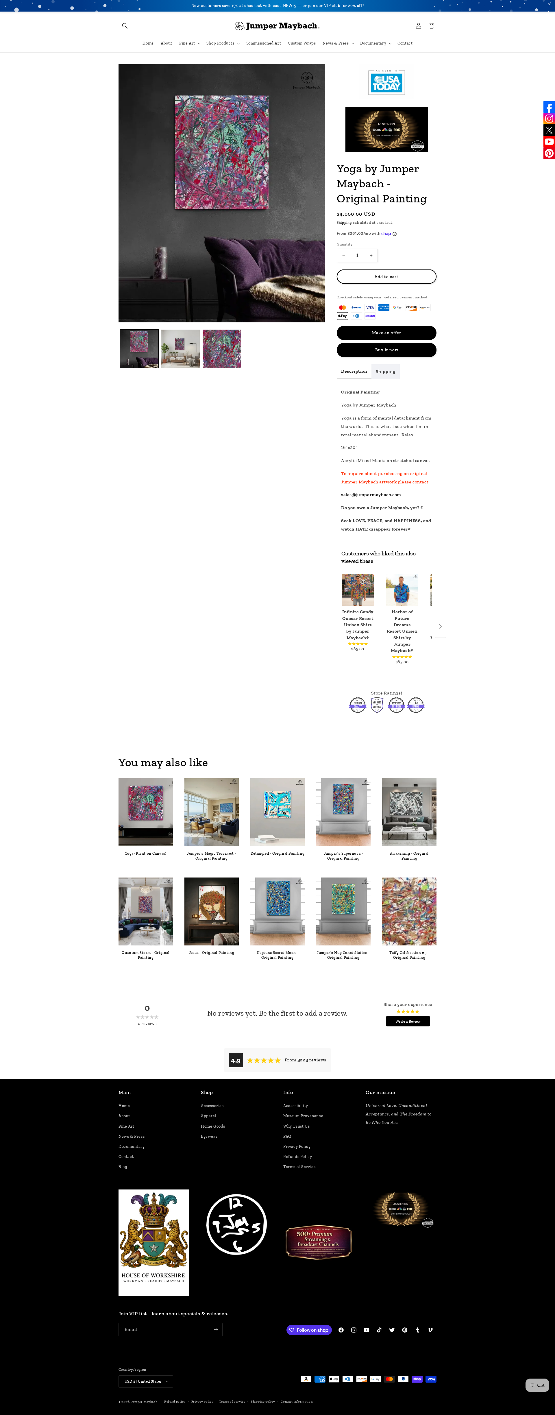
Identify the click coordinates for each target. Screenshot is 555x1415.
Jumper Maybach (144, 1402)
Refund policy (175, 1401)
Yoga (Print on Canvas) (145, 853)
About (124, 1116)
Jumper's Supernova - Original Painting (343, 855)
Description (354, 371)
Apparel (208, 1116)
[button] (125, 25)
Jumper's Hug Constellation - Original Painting (343, 955)
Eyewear (209, 1136)
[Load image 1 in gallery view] (139, 349)
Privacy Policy (296, 1146)
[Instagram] (549, 118)
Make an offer (386, 332)
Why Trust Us (296, 1126)
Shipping (344, 223)
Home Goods (213, 1126)
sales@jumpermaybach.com (371, 494)
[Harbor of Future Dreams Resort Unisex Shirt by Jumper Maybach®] (402, 590)
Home (124, 1106)
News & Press (132, 1136)
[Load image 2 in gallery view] (180, 349)
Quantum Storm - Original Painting (145, 955)
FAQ (287, 1136)
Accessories (212, 1106)
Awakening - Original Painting (409, 855)
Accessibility (295, 1106)
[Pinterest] (549, 153)
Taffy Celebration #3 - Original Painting (409, 955)
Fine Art (126, 1126)
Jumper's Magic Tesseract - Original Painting (211, 855)
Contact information (296, 1401)
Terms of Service (299, 1167)
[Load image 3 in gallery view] (222, 349)
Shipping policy (263, 1401)
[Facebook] (549, 107)
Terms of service (232, 1401)
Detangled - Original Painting (277, 853)
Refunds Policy (297, 1156)
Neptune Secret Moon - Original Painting (278, 955)
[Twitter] (549, 130)
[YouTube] (549, 141)
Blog (123, 1167)
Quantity (345, 244)
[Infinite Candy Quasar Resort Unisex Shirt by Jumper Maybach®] (358, 590)
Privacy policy (202, 1401)
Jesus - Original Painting (211, 952)
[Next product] (440, 626)
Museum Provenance (303, 1116)
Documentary (132, 1146)
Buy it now (386, 349)
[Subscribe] (216, 1329)
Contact (126, 1156)
